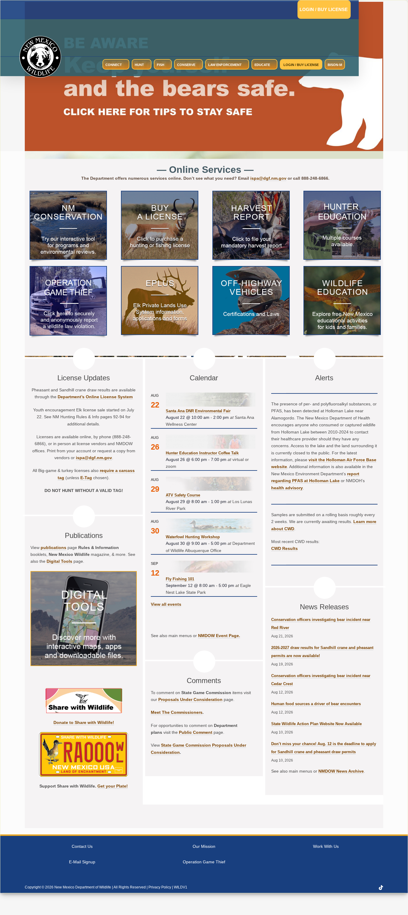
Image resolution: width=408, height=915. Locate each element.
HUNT (139, 65)
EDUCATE (262, 65)
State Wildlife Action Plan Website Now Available (316, 724)
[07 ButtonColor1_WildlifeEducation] (342, 268)
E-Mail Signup (82, 861)
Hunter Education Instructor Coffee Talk (202, 453)
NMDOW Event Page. (219, 635)
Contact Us (82, 846)
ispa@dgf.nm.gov (268, 178)
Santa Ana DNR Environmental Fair (198, 411)
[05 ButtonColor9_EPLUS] (160, 268)
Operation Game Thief (204, 861)
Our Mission (204, 846)
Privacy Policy (159, 887)
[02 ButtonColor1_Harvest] (251, 193)
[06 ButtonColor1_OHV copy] (251, 268)
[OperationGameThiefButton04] (68, 268)
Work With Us (326, 846)
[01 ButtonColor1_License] (160, 193)
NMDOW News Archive (341, 771)
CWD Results (284, 548)
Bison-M (335, 65)
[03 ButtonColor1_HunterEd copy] (342, 193)
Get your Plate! (112, 786)
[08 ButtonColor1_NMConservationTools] (68, 193)
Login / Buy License (324, 9)
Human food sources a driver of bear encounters (316, 704)
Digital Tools (59, 561)
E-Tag (86, 477)
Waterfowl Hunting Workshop (193, 537)
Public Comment (195, 732)
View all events (166, 604)
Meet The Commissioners (177, 712)
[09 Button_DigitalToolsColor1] (83, 573)
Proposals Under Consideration (190, 699)
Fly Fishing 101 (180, 579)
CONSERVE (186, 65)
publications (53, 547)
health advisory (287, 487)
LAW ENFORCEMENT (225, 65)
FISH (160, 65)
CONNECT (113, 65)
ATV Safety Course (183, 495)
